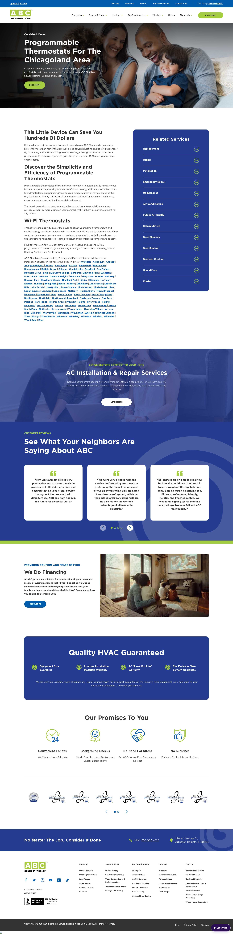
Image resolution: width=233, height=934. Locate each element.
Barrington (61, 266)
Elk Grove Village (59, 273)
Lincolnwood (85, 287)
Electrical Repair (193, 875)
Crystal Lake (76, 269)
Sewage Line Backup (114, 891)
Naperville (43, 295)
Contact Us (35, 604)
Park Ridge (41, 302)
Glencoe (43, 276)
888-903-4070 (215, 4)
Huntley (38, 284)
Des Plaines (103, 269)
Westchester (48, 316)
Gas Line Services (86, 888)
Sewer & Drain (112, 864)
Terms (177, 925)
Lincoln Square (68, 287)
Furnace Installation (167, 875)
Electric (189, 864)
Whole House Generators (197, 902)
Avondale (86, 262)
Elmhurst (76, 273)
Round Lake (84, 306)
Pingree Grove (57, 302)
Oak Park (107, 298)
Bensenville (99, 266)
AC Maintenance (139, 879)
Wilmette (86, 316)
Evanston (105, 273)
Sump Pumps (84, 879)
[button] (77, 15)
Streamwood (59, 309)
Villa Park (36, 313)
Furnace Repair (165, 879)
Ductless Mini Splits (140, 883)
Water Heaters (85, 883)
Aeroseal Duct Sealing (141, 896)
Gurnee (99, 276)
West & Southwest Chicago (99, 313)
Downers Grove (32, 273)
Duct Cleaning (138, 892)
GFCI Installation (193, 891)
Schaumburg (100, 306)
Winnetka (109, 316)
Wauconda (63, 313)
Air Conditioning (140, 864)
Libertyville (52, 287)
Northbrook (30, 298)
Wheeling (74, 316)
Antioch (110, 262)
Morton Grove (87, 291)
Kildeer (71, 284)
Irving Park (50, 284)
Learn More (116, 402)
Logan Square (32, 291)
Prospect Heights (75, 302)
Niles (53, 295)
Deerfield (90, 269)
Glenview (75, 276)
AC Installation (138, 875)
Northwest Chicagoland (65, 298)
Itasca (61, 284)
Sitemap (205, 925)
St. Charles (44, 309)
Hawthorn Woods (50, 280)
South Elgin (30, 309)
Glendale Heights (59, 276)
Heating (163, 864)
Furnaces (163, 871)
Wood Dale (30, 320)
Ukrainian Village (93, 309)
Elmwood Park (91, 273)
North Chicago (82, 295)
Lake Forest (96, 284)
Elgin (46, 273)
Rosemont (70, 306)
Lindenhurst (100, 287)
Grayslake (87, 276)
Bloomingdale (32, 269)
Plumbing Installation (88, 875)
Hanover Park (31, 280)
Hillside (83, 280)
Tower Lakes (75, 309)
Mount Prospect (105, 291)
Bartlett (73, 266)
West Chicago (31, 316)
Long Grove (59, 291)
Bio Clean (83, 892)
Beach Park (85, 266)
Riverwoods (93, 302)
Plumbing (83, 864)
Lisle (111, 287)
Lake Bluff (82, 284)
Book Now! (210, 15)
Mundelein (30, 295)
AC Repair (136, 871)
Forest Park (30, 276)
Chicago (62, 269)
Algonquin (98, 262)
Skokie (112, 306)
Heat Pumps (164, 892)
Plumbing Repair (86, 871)
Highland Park (70, 280)
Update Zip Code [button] (18, 4)
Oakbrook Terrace (90, 298)
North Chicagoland (102, 295)
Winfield (97, 316)
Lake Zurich (37, 287)
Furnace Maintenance (168, 883)
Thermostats (164, 888)
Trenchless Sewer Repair (116, 886)
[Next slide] (130, 528)
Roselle (59, 306)
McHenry (73, 291)
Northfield (44, 298)
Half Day (109, 276)
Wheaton (62, 316)
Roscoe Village (45, 306)
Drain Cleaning (111, 871)
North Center (65, 295)
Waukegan (77, 313)
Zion (40, 320)
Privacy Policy (190, 925)
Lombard (47, 291)
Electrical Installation (195, 871)
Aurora (49, 266)
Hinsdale (94, 280)
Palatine (28, 302)
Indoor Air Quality (140, 888)
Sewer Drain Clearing (114, 875)
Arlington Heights (34, 266)
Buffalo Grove (49, 269)
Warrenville (49, 313)
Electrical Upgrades (194, 879)
